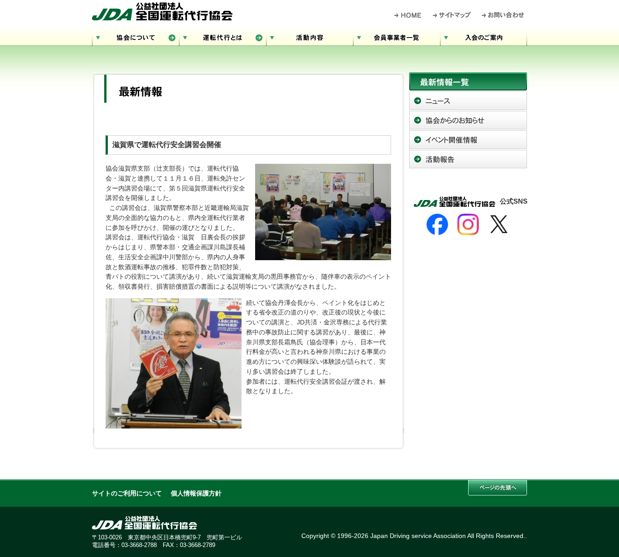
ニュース (468, 100)
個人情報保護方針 (196, 493)
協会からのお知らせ (468, 120)
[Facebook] (437, 224)
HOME (408, 15)
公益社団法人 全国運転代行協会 (162, 11)
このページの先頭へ (497, 487)
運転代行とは (222, 36)
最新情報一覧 (468, 81)
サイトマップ (452, 15)
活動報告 (468, 159)
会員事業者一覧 (396, 36)
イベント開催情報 (468, 139)
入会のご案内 (483, 36)
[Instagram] (468, 224)
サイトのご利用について (127, 493)
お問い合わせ (503, 15)
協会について (135, 36)
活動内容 (309, 36)
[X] (499, 224)
